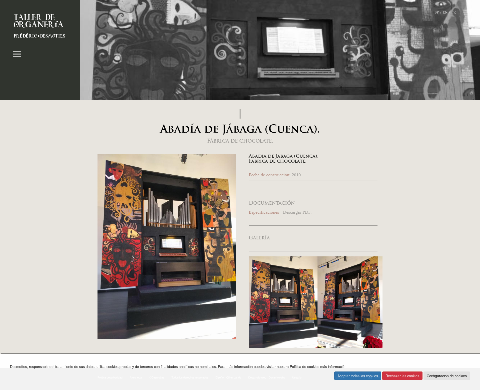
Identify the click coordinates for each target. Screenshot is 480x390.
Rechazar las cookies (402, 375)
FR (454, 12)
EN (445, 12)
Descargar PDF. (297, 212)
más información (333, 366)
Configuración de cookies (447, 375)
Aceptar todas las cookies (358, 375)
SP (437, 12)
